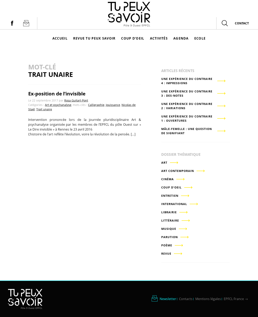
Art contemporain (177, 171)
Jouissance (113, 105)
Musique (168, 229)
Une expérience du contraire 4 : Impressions (186, 81)
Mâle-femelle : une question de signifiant (186, 131)
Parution (169, 237)
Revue (166, 253)
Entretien (169, 196)
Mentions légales (208, 299)
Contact (242, 23)
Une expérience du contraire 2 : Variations (186, 106)
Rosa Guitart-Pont (76, 100)
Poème (166, 245)
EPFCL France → (236, 299)
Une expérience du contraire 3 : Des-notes (186, 93)
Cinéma (167, 179)
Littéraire (170, 220)
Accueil (60, 38)
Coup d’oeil (132, 38)
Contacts (185, 299)
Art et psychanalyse (58, 105)
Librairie (169, 212)
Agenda (181, 38)
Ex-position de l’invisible (56, 93)
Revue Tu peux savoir (94, 38)
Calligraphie (96, 105)
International (174, 204)
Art (164, 162)
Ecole (200, 38)
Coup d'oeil (171, 187)
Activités (159, 38)
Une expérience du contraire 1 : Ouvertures (186, 118)
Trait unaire (44, 109)
